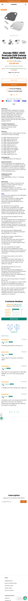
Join (23, 501)
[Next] (15, 48)
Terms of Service (9, 590)
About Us (7, 598)
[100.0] (10, 327)
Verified (13, 332)
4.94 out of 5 (17, 304)
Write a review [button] (14, 319)
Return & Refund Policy (11, 583)
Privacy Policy (8, 588)
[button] (25, 4)
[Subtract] (10, 75)
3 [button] (14, 412)
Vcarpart (14, 4)
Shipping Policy (9, 581)
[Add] (18, 75)
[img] (5, 340)
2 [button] (12, 412)
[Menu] (2, 4)
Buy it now (14, 85)
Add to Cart (14, 80)
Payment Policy (9, 585)
